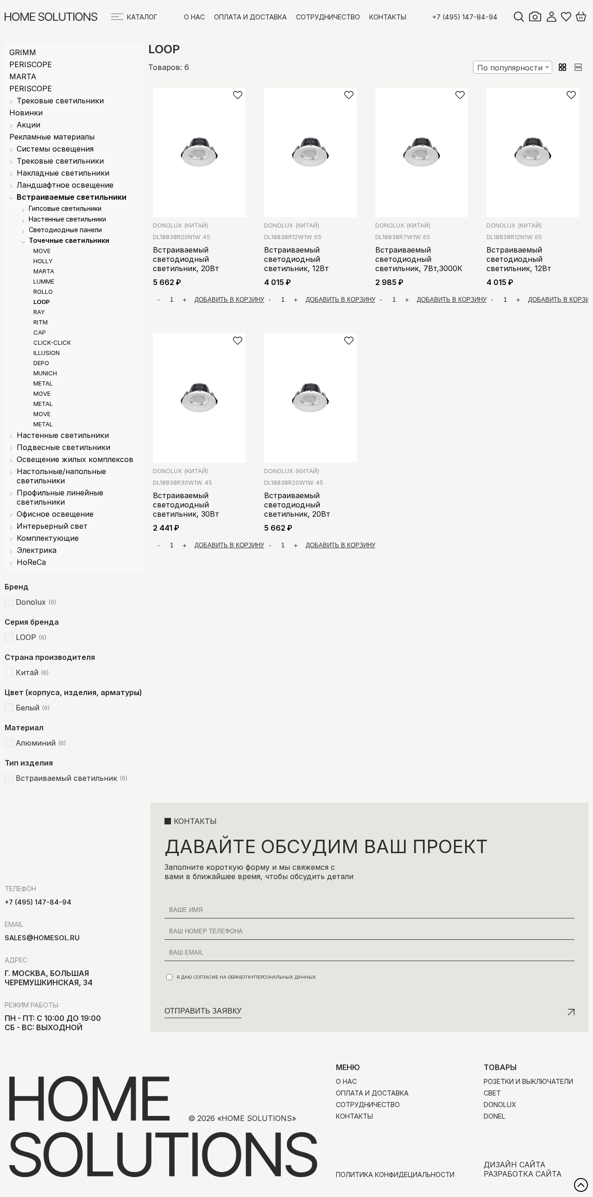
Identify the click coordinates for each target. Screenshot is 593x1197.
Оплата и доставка (250, 17)
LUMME (43, 281)
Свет (492, 1093)
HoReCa (31, 562)
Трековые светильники (60, 100)
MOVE (41, 250)
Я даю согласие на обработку (246, 977)
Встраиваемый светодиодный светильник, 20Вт (186, 259)
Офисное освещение (55, 514)
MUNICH (45, 373)
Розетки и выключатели (528, 1081)
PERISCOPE (30, 64)
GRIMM (22, 52)
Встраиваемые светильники (71, 197)
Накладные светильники (63, 172)
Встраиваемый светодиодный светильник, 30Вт (186, 505)
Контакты (387, 17)
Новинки (26, 112)
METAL (43, 383)
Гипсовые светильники (65, 208)
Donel (494, 1116)
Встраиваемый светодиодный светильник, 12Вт (296, 259)
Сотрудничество (328, 17)
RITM (40, 322)
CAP (39, 332)
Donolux (179, 225)
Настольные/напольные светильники (61, 476)
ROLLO (43, 291)
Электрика (37, 550)
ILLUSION (46, 352)
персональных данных (285, 977)
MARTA (22, 76)
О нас (194, 17)
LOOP (41, 301)
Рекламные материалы (52, 136)
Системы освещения (55, 148)
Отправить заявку (202, 1011)
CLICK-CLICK (52, 342)
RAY (39, 312)
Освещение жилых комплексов (75, 459)
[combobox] (512, 67)
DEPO (41, 363)
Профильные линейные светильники (60, 497)
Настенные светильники (67, 219)
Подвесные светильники (63, 447)
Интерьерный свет (52, 526)
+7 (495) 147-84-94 (465, 17)
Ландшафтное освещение (65, 185)
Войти (551, 16)
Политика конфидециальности (395, 1174)
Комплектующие (48, 538)
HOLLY (43, 261)
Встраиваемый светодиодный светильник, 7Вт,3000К (418, 259)
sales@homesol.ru (42, 938)
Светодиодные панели (65, 230)
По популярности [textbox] (510, 67)
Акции (28, 124)
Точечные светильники (69, 240)
